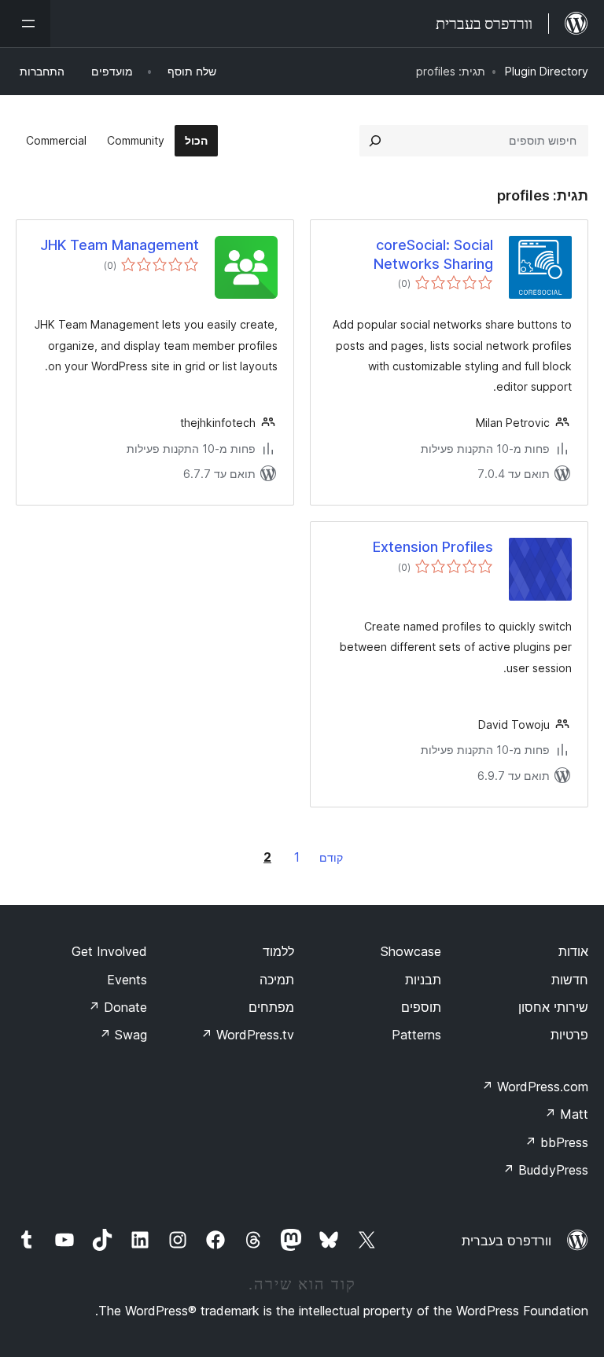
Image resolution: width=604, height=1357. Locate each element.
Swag (123, 1035)
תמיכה (277, 979)
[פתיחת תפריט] (25, 23)
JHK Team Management (119, 245)
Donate (117, 1007)
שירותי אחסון (553, 1007)
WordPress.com (534, 1086)
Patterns (416, 1035)
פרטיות (569, 1035)
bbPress (556, 1142)
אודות (573, 951)
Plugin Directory (546, 71)
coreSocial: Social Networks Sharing (433, 254)
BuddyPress (545, 1170)
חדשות (569, 979)
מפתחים (271, 1007)
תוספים (421, 1007)
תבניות (423, 979)
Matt (566, 1114)
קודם (331, 857)
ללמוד (278, 951)
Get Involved (109, 951)
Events (127, 979)
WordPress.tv (247, 1035)
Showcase (411, 951)
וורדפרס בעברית (506, 1241)
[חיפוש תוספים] (375, 140)
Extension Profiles (433, 547)
